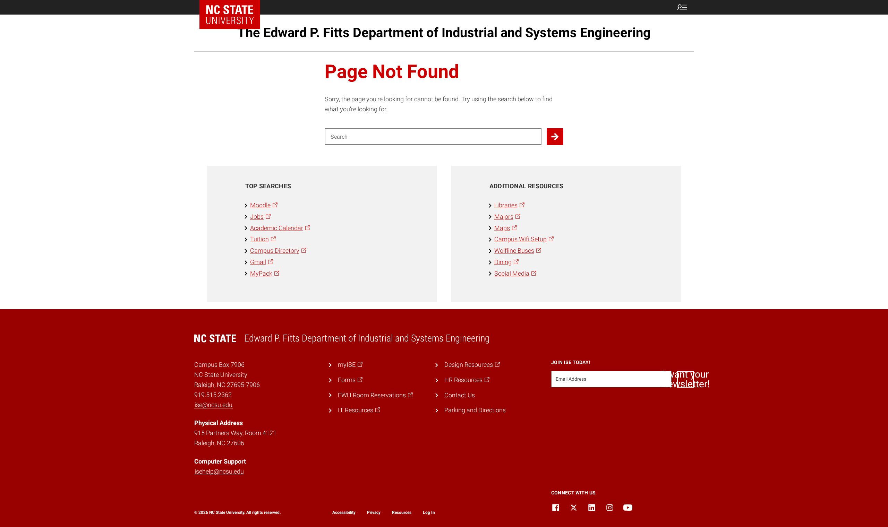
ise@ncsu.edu (213, 404)
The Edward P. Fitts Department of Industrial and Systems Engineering (444, 32)
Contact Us (459, 395)
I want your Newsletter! (685, 379)
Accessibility (344, 512)
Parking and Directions (475, 410)
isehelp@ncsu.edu (219, 471)
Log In (429, 512)
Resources (401, 512)
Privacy (374, 512)
